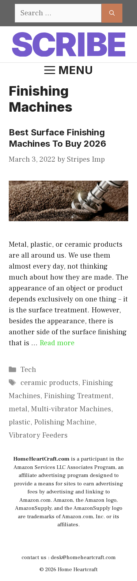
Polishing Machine (64, 422)
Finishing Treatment (77, 396)
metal (18, 409)
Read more (57, 343)
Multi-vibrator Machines (71, 409)
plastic (19, 422)
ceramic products (49, 383)
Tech (28, 369)
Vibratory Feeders (38, 435)
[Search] (112, 13)
